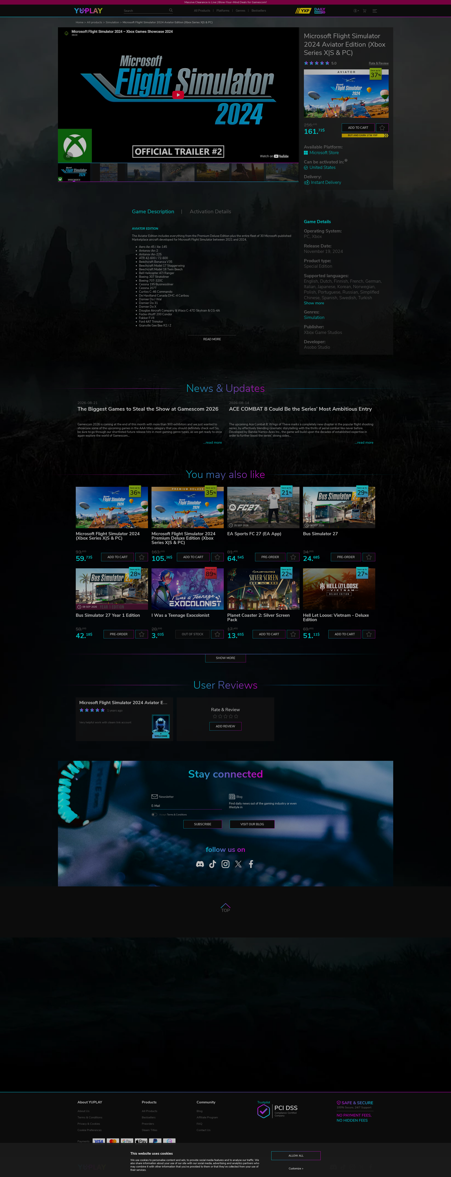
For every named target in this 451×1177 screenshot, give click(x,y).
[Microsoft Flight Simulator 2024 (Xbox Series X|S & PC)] (112, 507)
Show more (314, 303)
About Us (83, 1111)
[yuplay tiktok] (213, 864)
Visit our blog (252, 824)
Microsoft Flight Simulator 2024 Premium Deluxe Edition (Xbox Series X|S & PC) (183, 538)
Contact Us (204, 1130)
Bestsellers (149, 1117)
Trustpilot (263, 1102)
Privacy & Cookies (89, 1124)
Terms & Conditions (177, 814)
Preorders (148, 1124)
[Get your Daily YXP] (319, 11)
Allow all (296, 1155)
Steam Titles (149, 1130)
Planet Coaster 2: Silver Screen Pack (258, 617)
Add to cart (358, 128)
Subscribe (202, 824)
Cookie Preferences (90, 1130)
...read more (212, 442)
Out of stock (192, 634)
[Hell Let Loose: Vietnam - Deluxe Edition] (339, 589)
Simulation (112, 22)
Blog (199, 1111)
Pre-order (270, 557)
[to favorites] (382, 127)
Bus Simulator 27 (320, 534)
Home (79, 22)
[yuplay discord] (200, 864)
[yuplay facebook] (251, 864)
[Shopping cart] (364, 11)
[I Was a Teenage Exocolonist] (188, 589)
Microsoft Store (324, 153)
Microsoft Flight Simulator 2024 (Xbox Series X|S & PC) (108, 536)
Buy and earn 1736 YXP (363, 135)
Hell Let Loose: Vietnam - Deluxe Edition (336, 617)
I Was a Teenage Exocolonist (180, 615)
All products (94, 22)
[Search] (171, 10)
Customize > (296, 1168)
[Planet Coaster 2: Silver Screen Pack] (263, 589)
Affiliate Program (207, 1117)
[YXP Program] (303, 11)
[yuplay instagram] (226, 864)
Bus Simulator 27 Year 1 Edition (108, 615)
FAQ (199, 1124)
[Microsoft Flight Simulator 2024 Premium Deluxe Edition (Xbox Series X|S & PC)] (188, 507)
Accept (173, 814)
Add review (225, 726)
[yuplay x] (238, 864)
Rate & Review (379, 63)
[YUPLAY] (88, 10)
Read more (212, 339)
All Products (149, 1111)
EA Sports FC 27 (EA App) (254, 534)
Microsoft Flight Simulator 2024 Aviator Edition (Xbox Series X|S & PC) (151, 703)
